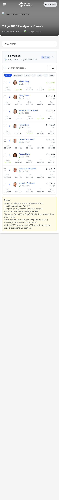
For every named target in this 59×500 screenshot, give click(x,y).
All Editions (50, 4)
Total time (18, 75)
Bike (39, 75)
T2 (46, 75)
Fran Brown (24, 124)
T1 (33, 75)
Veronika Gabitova (27, 183)
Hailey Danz (24, 95)
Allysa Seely (24, 81)
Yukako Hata (24, 154)
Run (51, 75)
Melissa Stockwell (26, 139)
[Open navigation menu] (4, 4)
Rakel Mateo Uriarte (27, 168)
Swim (27, 75)
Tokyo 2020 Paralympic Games (22, 26)
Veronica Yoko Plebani (28, 110)
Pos (6, 75)
